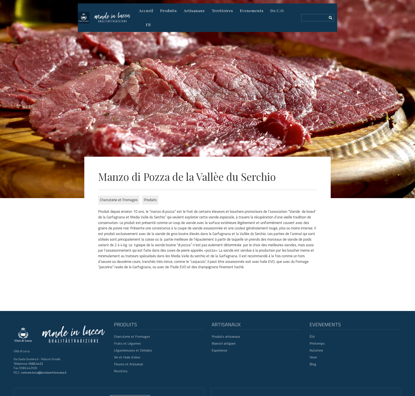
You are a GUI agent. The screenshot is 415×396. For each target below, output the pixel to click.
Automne (316, 350)
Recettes (121, 371)
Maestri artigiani (223, 343)
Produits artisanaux (226, 336)
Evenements (251, 10)
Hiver (313, 357)
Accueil (146, 10)
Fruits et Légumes (127, 343)
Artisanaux (194, 10)
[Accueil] (107, 18)
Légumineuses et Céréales (133, 350)
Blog (313, 364)
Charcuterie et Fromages (132, 336)
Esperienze (219, 350)
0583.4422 (36, 363)
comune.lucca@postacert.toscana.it (43, 372)
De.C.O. (277, 10)
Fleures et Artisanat (128, 364)
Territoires (222, 10)
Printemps (317, 343)
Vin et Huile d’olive (127, 357)
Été (312, 336)
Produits (168, 10)
